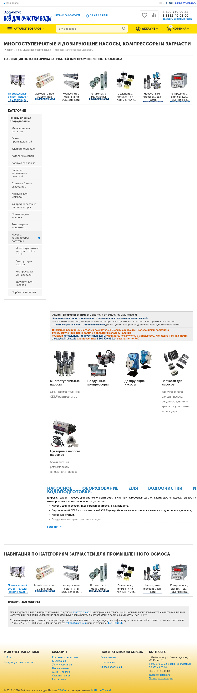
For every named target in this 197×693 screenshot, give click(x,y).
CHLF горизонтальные (65, 391)
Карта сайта (59, 679)
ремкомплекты (59, 466)
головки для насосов (64, 471)
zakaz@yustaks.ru (76, 623)
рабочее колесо (172, 391)
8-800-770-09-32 (175, 12)
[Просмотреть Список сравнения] (154, 17)
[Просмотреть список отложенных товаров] (144, 17)
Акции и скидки (99, 14)
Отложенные (107, 662)
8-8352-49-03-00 (175, 16)
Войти (7, 657)
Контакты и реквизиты (65, 657)
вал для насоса (172, 396)
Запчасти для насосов (172, 382)
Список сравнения (111, 666)
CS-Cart (62, 690)
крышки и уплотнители (177, 406)
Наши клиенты (60, 668)
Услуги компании (62, 664)
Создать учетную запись (18, 662)
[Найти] (124, 29)
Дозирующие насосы (134, 382)
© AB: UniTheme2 (101, 690)
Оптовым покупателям (66, 14)
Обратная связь (61, 675)
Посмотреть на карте (161, 678)
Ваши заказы (107, 657)
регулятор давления (175, 401)
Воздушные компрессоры (98, 382)
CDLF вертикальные (63, 396)
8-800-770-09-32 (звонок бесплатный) (170, 663)
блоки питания (59, 462)
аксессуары (170, 411)
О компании (59, 660)
